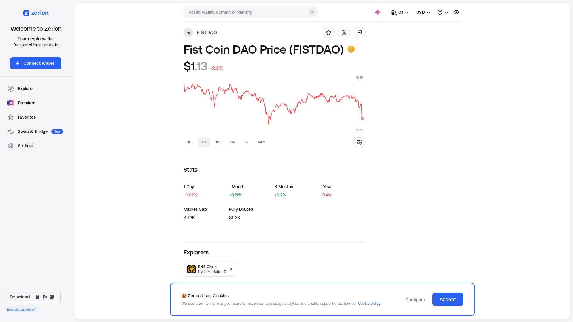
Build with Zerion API (21, 309)
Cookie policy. (369, 303)
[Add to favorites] (329, 32)
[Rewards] (378, 12)
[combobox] (251, 12)
